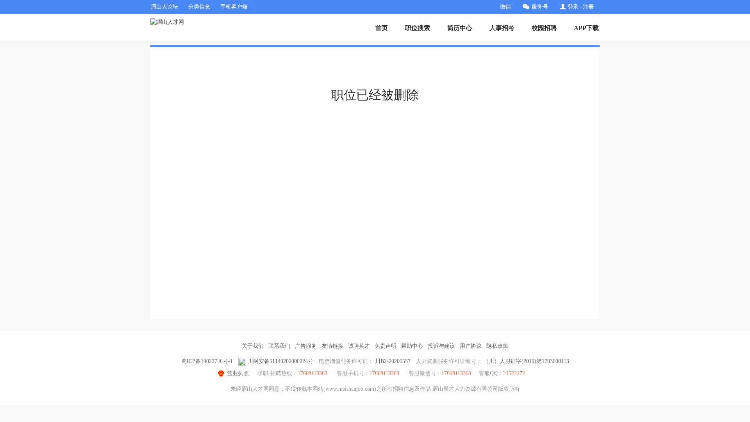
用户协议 (471, 346)
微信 (505, 7)
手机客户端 (234, 7)
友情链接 (332, 346)
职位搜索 (417, 28)
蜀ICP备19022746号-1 (207, 361)
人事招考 (501, 28)
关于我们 (253, 346)
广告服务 (306, 346)
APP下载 (586, 28)
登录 (573, 7)
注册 (588, 7)
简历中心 (459, 28)
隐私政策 (497, 346)
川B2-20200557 (393, 361)
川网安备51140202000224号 (280, 361)
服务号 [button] (540, 7)
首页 (381, 28)
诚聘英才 (359, 346)
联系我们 (279, 346)
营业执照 (238, 373)
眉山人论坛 (164, 7)
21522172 (514, 373)
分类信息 (199, 7)
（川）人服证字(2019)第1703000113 (526, 361)
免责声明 (385, 346)
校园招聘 (544, 28)
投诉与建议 (441, 346)
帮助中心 (412, 346)
